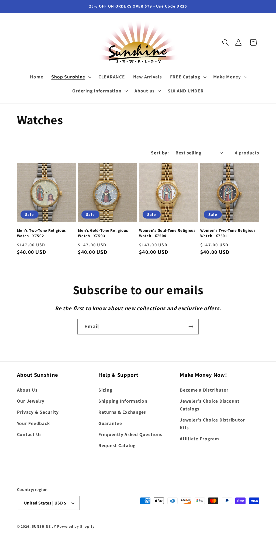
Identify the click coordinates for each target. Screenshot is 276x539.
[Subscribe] (191, 326)
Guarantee (110, 423)
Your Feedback (33, 423)
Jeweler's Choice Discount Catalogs (210, 405)
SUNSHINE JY (44, 526)
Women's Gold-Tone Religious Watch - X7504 (167, 233)
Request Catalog (117, 445)
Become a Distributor (204, 390)
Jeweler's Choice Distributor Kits (212, 424)
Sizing (105, 390)
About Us (27, 390)
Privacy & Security (38, 412)
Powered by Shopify (76, 526)
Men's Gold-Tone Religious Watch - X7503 (103, 233)
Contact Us (29, 434)
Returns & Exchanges (122, 412)
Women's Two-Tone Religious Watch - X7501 (228, 233)
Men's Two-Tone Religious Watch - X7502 (41, 233)
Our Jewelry (30, 401)
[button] (225, 42)
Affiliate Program (199, 439)
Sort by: (160, 153)
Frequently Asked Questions (130, 434)
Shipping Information (122, 401)
